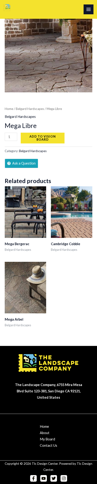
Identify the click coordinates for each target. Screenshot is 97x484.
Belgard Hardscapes (30, 109)
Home (9, 109)
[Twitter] (53, 478)
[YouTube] (43, 478)
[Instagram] (64, 478)
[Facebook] (33, 478)
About (44, 433)
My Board (47, 439)
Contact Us (48, 445)
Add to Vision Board (42, 138)
